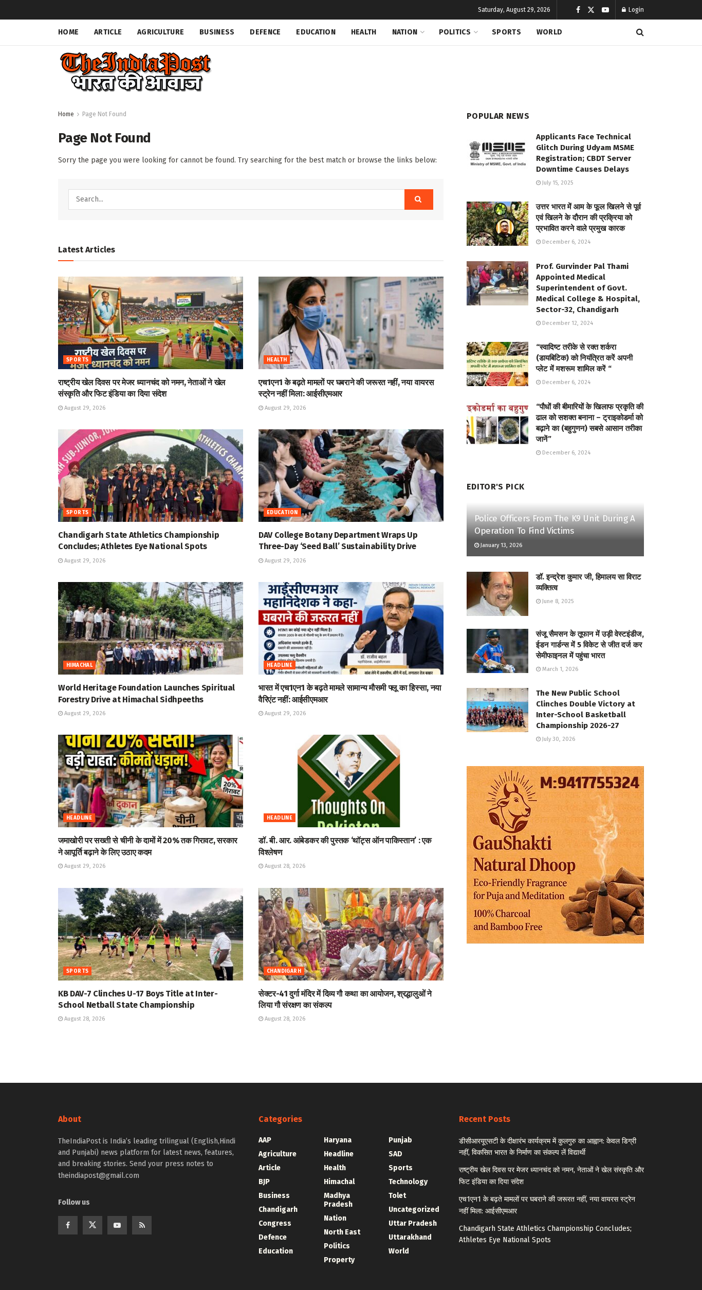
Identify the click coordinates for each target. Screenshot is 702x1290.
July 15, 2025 (557, 182)
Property (339, 1260)
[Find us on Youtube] (605, 10)
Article (108, 32)
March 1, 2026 (559, 669)
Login (635, 9)
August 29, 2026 (84, 408)
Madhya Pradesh (338, 1200)
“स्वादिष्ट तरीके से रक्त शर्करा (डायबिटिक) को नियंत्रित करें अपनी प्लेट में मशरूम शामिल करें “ (584, 357)
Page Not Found (104, 114)
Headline (279, 665)
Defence (265, 32)
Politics (455, 32)
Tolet (397, 1195)
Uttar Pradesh (413, 1223)
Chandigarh (284, 971)
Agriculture (160, 32)
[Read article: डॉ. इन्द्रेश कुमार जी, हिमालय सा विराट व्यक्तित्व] (497, 594)
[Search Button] (640, 32)
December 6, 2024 (565, 242)
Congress (274, 1223)
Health (364, 32)
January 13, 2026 (500, 545)
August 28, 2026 (284, 866)
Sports (506, 32)
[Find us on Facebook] (578, 10)
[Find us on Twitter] (591, 10)
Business (216, 32)
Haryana (338, 1140)
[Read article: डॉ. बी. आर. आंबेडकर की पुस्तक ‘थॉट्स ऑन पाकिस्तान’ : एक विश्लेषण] (351, 781)
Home (68, 32)
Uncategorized (414, 1209)
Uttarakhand (410, 1237)
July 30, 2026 (558, 739)
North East (342, 1232)
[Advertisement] (457, 70)
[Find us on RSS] (142, 1225)
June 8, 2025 (557, 601)
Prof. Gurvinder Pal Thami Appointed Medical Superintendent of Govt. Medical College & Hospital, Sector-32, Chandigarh (588, 288)
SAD (395, 1154)
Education (316, 32)
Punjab (400, 1140)
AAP (264, 1140)
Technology (408, 1181)
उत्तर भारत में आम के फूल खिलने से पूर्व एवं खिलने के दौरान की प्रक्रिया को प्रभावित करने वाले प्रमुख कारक (588, 217)
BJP (264, 1181)
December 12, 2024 (567, 323)
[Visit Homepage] (135, 72)
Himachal (79, 665)
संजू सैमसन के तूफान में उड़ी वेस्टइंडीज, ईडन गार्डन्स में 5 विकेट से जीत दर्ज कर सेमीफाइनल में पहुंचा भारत (590, 644)
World (549, 32)
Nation (405, 32)
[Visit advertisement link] (555, 854)
